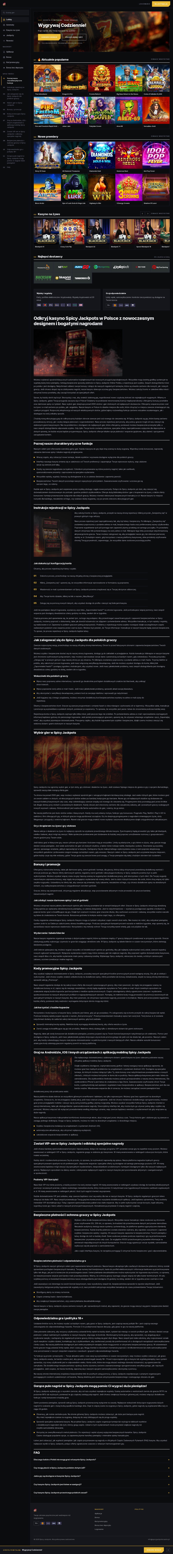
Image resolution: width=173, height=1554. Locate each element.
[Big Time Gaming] (160, 267)
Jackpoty (10, 35)
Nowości (9, 41)
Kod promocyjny (12, 62)
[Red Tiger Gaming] (140, 267)
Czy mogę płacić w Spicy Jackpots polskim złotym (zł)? (59, 1468)
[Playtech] (121, 267)
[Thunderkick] (82, 278)
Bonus (8, 57)
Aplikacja (10, 52)
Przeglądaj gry (74, 37)
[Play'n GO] (82, 267)
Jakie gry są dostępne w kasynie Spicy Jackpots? (57, 1476)
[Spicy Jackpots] (4, 4)
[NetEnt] (63, 267)
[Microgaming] (101, 267)
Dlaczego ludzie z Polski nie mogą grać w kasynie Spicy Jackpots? (65, 1459)
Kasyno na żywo (13, 30)
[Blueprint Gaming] (63, 278)
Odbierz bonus (49, 37)
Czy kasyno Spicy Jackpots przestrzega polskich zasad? (60, 1493)
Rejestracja (161, 4)
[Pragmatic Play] (43, 267)
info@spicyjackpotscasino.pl (159, 1539)
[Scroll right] (148, 213)
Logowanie (144, 4)
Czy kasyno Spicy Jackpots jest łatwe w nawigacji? (58, 1484)
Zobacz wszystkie (160, 59)
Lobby (9, 20)
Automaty (10, 25)
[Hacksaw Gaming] (43, 278)
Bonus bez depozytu (14, 68)
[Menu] (168, 1550)
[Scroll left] (142, 213)
